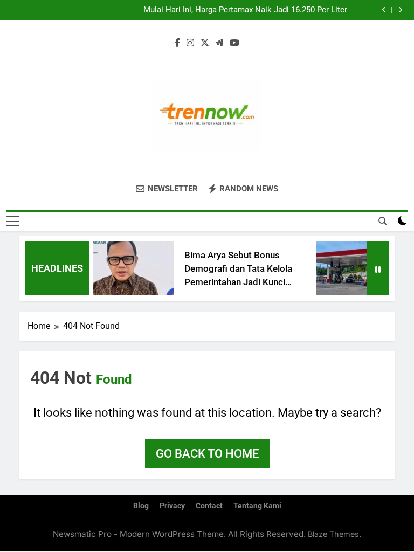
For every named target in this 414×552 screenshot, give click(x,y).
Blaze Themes (333, 534)
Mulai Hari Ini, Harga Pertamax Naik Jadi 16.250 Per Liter (245, 10)
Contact (209, 505)
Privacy (172, 505)
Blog (141, 505)
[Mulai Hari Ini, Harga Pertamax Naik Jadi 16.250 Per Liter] (352, 268)
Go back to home (207, 453)
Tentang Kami (257, 505)
